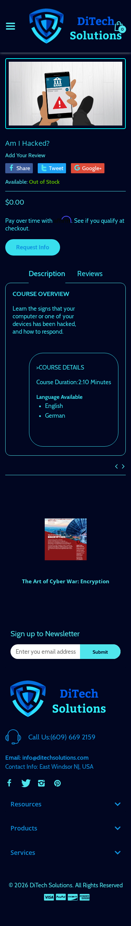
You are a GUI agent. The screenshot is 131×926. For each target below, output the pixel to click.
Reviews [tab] (90, 274)
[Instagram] (41, 783)
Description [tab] (47, 274)
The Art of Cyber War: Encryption (65, 581)
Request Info (32, 247)
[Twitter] (25, 783)
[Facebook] (9, 783)
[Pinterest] (57, 783)
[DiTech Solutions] (75, 25)
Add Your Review (25, 155)
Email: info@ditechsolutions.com (47, 757)
